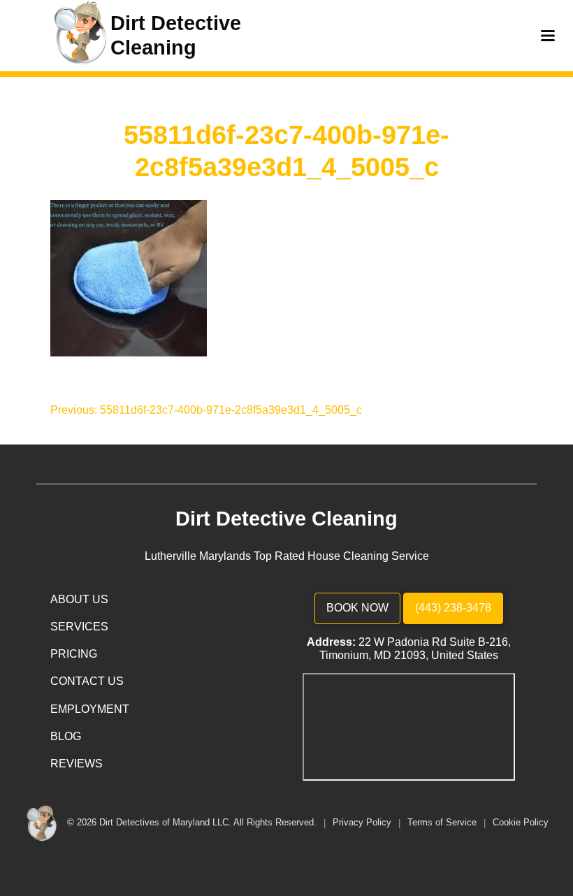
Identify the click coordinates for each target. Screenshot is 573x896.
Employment (89, 709)
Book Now (357, 608)
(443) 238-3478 (453, 608)
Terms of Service (443, 823)
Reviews (76, 763)
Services (79, 627)
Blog (65, 736)
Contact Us (87, 681)
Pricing (73, 654)
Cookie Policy (521, 823)
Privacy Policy (363, 823)
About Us (79, 599)
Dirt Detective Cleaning (286, 518)
